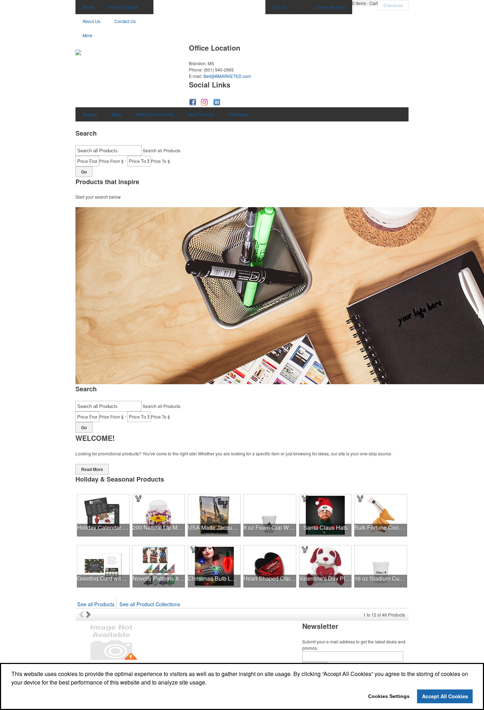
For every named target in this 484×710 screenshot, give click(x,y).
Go (84, 172)
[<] (82, 614)
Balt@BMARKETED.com (227, 76)
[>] (89, 614)
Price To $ (160, 161)
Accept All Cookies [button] (445, 696)
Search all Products (161, 150)
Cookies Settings (389, 696)
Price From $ (111, 161)
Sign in (279, 7)
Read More (92, 469)
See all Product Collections (149, 604)
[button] (365, 3)
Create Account (330, 7)
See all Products (95, 604)
